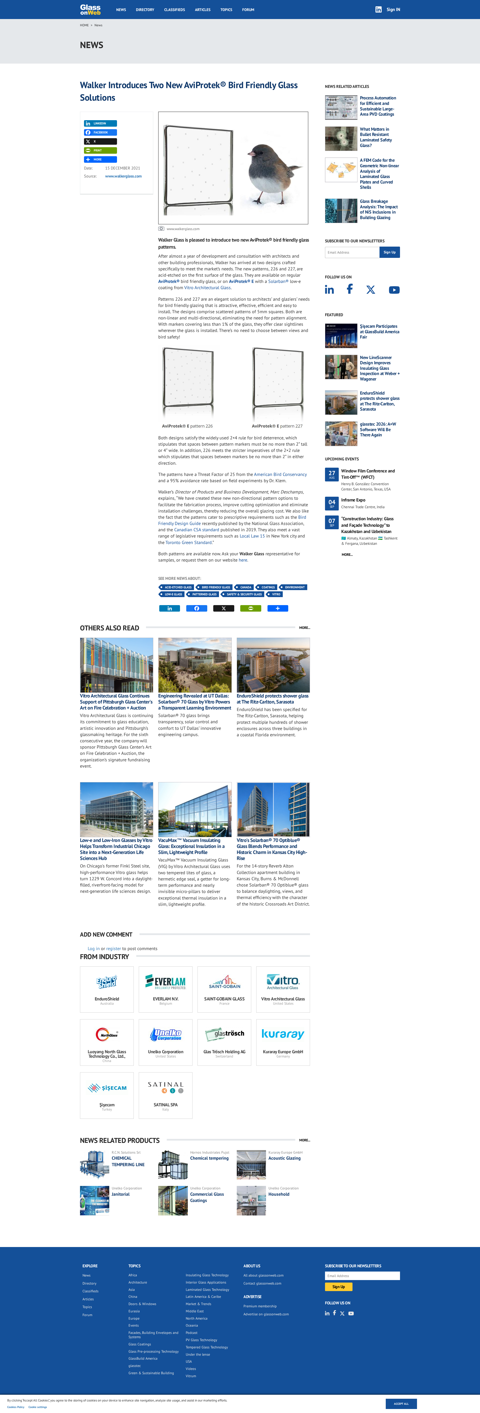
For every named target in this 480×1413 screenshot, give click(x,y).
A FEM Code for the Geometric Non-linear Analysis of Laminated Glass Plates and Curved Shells (379, 173)
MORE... (304, 627)
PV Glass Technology (201, 1340)
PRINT (98, 150)
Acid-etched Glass (178, 587)
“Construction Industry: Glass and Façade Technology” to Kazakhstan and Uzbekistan (367, 525)
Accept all (401, 1403)
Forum (248, 9)
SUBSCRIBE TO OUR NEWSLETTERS (354, 240)
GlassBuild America (143, 1358)
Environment (295, 587)
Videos (191, 1368)
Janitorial (121, 1194)
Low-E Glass (173, 594)
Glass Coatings (139, 1344)
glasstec (134, 1365)
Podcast (192, 1332)
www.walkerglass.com (123, 176)
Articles (202, 9)
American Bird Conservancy (280, 474)
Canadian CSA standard (196, 530)
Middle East (195, 1311)
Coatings (268, 587)
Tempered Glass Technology (207, 1347)
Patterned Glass (204, 594)
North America (197, 1318)
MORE (98, 159)
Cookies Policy (15, 1407)
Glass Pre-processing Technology (153, 1351)
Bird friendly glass (216, 587)
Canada (245, 587)
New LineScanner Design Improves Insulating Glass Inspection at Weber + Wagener (380, 368)
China (132, 1296)
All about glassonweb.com (264, 1275)
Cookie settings (37, 1407)
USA (189, 1361)
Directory (145, 9)
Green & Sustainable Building (151, 1373)
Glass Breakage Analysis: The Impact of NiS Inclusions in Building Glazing (379, 209)
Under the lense (198, 1354)
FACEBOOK (101, 132)
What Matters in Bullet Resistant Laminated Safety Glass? (376, 137)
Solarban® (278, 281)
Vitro (276, 594)
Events (133, 1325)
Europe (134, 1318)
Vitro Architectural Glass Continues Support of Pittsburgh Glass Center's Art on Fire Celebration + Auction (116, 702)
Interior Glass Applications (206, 1282)
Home (84, 25)
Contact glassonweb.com (262, 1283)
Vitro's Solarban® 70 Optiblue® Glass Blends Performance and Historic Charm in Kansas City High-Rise (272, 849)
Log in (94, 948)
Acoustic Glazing (284, 1158)
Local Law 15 (252, 536)
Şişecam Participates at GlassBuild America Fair (380, 331)
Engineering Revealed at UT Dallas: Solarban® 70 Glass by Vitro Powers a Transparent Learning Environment (194, 702)
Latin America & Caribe (203, 1296)
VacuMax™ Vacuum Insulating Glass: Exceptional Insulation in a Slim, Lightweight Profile (191, 846)
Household (279, 1194)
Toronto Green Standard (189, 542)
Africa (132, 1275)
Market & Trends (198, 1304)
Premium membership (260, 1306)
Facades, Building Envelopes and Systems (153, 1334)
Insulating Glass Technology (207, 1275)
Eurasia (134, 1311)
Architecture (137, 1282)
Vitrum (191, 1376)
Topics (226, 9)
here (243, 560)
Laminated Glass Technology (207, 1289)
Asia (131, 1289)
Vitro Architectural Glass (207, 287)
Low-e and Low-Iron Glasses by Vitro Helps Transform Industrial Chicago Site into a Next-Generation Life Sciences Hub (116, 849)
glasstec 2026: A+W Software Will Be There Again (378, 429)
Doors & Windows (142, 1304)
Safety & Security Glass (244, 594)
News (121, 9)
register (113, 948)
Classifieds (174, 9)
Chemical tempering (209, 1158)
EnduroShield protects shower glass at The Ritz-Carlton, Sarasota (272, 699)
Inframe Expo (353, 500)
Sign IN (393, 9)
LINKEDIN (100, 123)
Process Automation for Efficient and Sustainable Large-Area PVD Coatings (378, 106)
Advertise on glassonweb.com (266, 1314)
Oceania (192, 1325)
